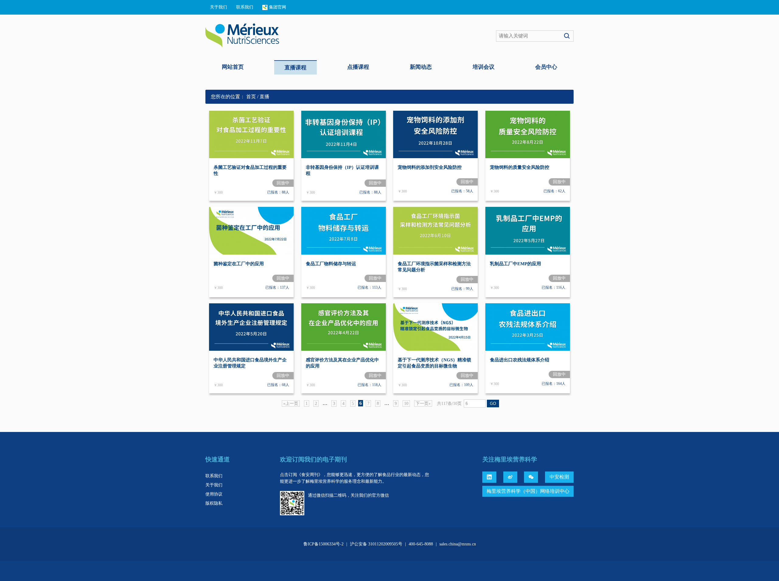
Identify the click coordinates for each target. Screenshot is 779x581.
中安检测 (559, 476)
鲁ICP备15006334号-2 (323, 544)
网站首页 (233, 67)
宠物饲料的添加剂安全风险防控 (430, 167)
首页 (251, 96)
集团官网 (277, 7)
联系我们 (244, 7)
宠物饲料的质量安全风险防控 (519, 167)
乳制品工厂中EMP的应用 (515, 263)
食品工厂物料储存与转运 (331, 263)
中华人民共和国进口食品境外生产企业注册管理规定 (250, 362)
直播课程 (295, 67)
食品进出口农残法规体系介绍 (519, 359)
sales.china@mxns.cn (457, 544)
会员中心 (546, 67)
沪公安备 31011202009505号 (376, 544)
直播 (264, 96)
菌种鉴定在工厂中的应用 (239, 263)
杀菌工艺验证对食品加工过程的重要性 (250, 170)
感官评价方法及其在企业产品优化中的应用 (342, 362)
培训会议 (483, 67)
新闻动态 (421, 67)
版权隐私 (213, 503)
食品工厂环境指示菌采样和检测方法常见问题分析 (434, 266)
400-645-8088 (421, 544)
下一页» (423, 403)
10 (406, 403)
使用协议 (213, 494)
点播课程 (358, 67)
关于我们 (218, 7)
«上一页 (290, 403)
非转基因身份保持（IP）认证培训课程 (342, 170)
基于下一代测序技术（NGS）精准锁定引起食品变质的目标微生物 (434, 362)
